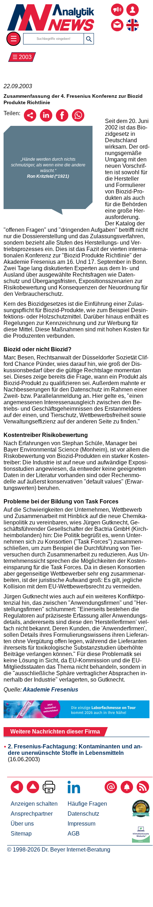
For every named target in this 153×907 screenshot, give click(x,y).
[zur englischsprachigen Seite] (132, 20)
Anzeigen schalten (34, 804)
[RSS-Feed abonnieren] (143, 791)
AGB (74, 834)
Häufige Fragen (87, 804)
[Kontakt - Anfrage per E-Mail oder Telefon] (117, 20)
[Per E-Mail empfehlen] (30, 120)
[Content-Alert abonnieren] (127, 791)
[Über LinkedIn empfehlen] (46, 120)
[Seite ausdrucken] (49, 791)
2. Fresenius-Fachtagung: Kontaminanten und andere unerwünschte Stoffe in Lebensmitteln (75, 749)
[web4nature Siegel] (142, 815)
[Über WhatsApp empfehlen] (78, 120)
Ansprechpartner (32, 814)
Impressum (81, 824)
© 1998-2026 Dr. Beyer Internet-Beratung (58, 850)
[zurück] (17, 791)
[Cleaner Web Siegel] (142, 841)
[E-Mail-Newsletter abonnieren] (111, 791)
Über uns (22, 824)
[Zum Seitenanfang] (33, 791)
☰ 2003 (22, 57)
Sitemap (21, 834)
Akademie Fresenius (50, 690)
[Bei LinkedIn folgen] (74, 791)
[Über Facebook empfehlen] (62, 120)
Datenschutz (83, 814)
